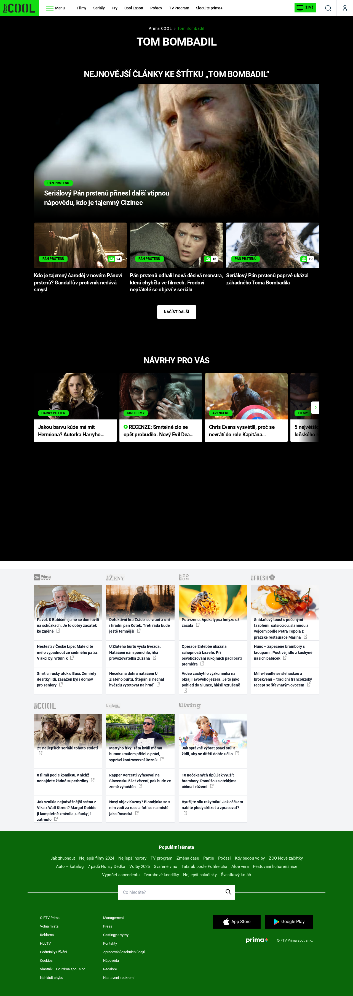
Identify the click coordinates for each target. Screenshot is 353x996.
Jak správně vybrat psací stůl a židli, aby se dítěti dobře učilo (209, 751)
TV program (161, 858)
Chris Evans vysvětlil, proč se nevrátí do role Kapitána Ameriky (242, 431)
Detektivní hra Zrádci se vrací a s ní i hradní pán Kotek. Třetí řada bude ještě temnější (139, 625)
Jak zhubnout (62, 858)
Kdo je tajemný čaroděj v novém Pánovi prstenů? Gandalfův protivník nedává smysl (78, 283)
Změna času (187, 858)
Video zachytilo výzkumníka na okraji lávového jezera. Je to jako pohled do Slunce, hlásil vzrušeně (211, 679)
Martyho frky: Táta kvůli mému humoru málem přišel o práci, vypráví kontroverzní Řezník (135, 754)
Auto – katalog (70, 866)
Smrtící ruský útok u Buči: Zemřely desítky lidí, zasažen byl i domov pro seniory (66, 679)
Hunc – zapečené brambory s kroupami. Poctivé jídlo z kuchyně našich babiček (283, 652)
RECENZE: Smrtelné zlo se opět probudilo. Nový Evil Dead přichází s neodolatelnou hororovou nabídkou (158, 431)
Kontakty (110, 943)
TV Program (179, 8)
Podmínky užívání (53, 952)
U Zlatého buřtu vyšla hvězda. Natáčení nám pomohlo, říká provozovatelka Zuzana (135, 652)
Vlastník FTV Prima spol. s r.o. (63, 969)
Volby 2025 (139, 866)
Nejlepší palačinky (200, 874)
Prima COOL (160, 28)
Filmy (81, 8)
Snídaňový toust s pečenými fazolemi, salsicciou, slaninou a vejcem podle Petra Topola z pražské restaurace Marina (281, 628)
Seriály (99, 8)
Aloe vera (240, 866)
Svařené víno (165, 866)
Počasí (224, 858)
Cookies (46, 960)
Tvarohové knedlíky (161, 874)
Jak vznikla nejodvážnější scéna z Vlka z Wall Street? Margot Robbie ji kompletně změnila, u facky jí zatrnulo (67, 811)
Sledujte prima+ (209, 8)
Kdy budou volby (250, 858)
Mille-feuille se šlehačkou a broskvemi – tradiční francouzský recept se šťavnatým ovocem (283, 679)
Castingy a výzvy (116, 935)
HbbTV (45, 943)
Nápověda (111, 960)
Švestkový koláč (236, 874)
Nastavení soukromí (118, 978)
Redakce (110, 969)
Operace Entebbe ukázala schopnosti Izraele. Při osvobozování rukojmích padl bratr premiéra (212, 655)
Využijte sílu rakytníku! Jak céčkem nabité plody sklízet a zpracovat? (212, 805)
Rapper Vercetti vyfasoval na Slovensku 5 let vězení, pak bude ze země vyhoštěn (140, 781)
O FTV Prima (50, 918)
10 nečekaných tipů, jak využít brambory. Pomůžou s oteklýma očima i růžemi (209, 781)
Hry (114, 8)
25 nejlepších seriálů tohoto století (67, 748)
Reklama (47, 935)
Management (113, 918)
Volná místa (49, 926)
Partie (208, 858)
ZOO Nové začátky (286, 858)
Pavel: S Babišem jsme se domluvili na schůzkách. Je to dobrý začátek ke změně (68, 625)
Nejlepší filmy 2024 (96, 858)
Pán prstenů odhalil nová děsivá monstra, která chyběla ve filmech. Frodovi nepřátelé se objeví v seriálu (176, 283)
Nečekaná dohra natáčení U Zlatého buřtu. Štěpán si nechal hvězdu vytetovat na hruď (136, 679)
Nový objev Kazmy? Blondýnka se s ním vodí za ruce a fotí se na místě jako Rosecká (139, 808)
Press (107, 926)
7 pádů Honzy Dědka (106, 866)
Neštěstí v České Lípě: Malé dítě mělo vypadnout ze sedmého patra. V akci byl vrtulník (67, 652)
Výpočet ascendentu (121, 874)
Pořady (156, 8)
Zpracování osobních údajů (124, 952)
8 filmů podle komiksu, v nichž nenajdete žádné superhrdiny (63, 778)
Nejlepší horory (132, 858)
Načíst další (176, 312)
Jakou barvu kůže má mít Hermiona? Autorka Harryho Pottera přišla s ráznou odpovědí (69, 431)
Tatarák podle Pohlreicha (204, 866)
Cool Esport (133, 8)
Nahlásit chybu (51, 978)
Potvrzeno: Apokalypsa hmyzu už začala (210, 622)
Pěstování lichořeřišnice (275, 866)
